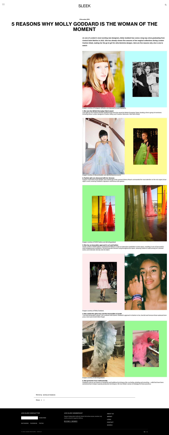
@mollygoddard (111, 242)
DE (147, 431)
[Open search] (165, 5)
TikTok (41, 423)
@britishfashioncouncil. (114, 175)
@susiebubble (99, 175)
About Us (110, 413)
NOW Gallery (97, 246)
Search (109, 425)
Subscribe (42, 417)
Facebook (33, 423)
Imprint (109, 416)
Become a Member (70, 421)
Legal (109, 419)
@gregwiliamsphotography (117, 108)
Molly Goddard (125, 38)
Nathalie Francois (49, 395)
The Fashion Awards (96, 112)
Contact (110, 422)
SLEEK (84, 6)
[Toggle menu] (3, 4)
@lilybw (103, 108)
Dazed (115, 315)
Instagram (25, 423)
